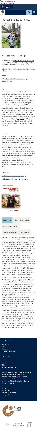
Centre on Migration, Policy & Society (13, 374)
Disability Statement (8, 351)
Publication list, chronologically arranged (14, 179)
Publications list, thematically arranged (14, 176)
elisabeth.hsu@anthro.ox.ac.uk (15, 79)
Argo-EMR (20, 119)
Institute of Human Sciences (11, 379)
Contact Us (5, 345)
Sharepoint (5, 349)
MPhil (9, 100)
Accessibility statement (9, 393)
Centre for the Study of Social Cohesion (14, 377)
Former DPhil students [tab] (10, 226)
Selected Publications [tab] (10, 232)
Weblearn (4, 347)
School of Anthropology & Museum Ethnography (17, 372)
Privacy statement (7, 395)
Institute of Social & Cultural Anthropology (18, 62)
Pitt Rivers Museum (8, 383)
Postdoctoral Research (9, 367)
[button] (34, 7)
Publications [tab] (25, 232)
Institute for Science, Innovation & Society (15, 381)
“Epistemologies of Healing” (12, 110)
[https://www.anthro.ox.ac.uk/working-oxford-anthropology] (11, 411)
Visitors (4, 365)
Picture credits (6, 390)
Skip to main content (7, 3)
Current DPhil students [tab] (22, 220)
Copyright (4, 388)
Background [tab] (7, 220)
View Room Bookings (8, 363)
